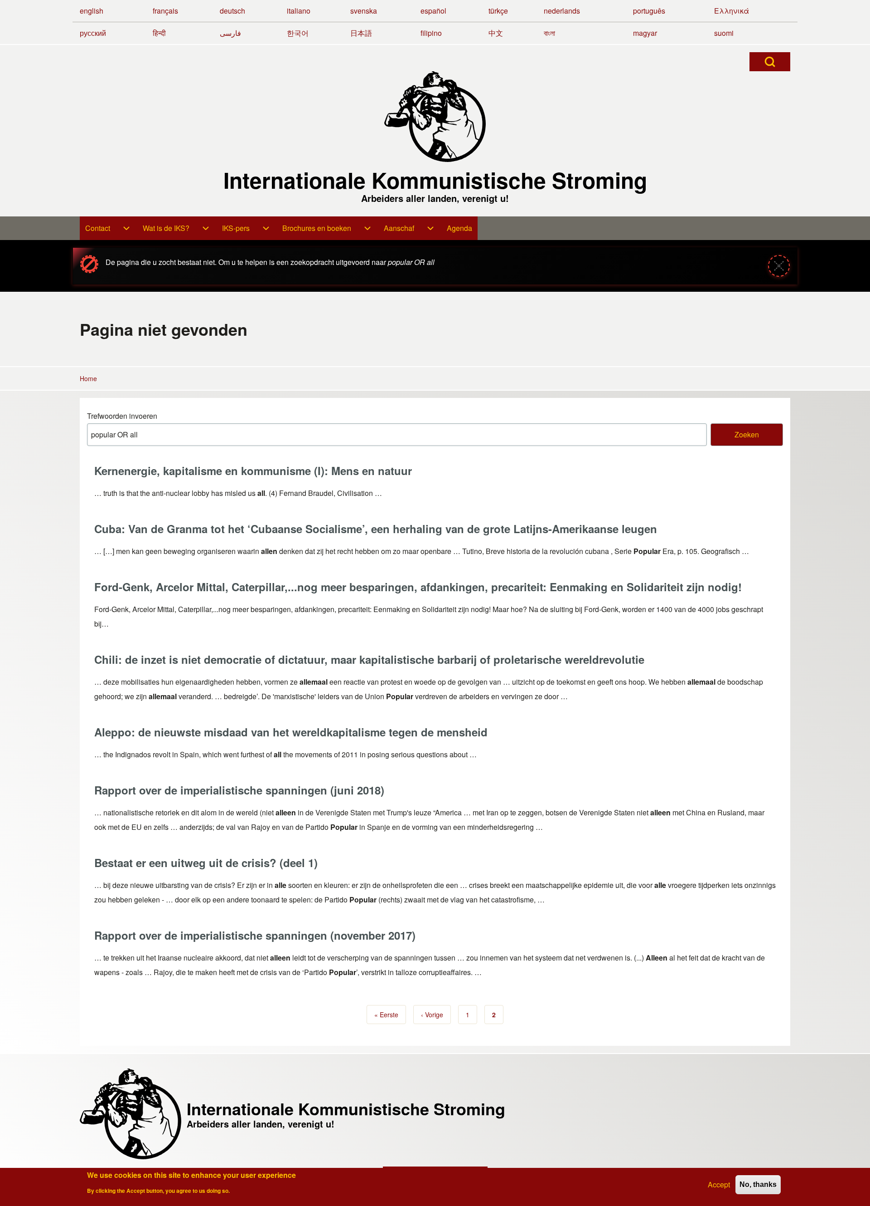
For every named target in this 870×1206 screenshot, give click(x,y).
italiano (298, 10)
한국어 (298, 33)
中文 (495, 33)
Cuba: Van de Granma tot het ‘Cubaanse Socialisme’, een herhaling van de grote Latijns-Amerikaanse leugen (375, 528)
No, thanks (758, 1184)
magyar (645, 33)
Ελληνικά (731, 10)
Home (88, 378)
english (91, 10)
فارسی (230, 33)
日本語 (361, 33)
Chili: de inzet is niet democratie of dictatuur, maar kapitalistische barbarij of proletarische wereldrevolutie (369, 659)
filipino (431, 33)
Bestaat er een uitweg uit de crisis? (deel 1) (206, 862)
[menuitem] (108, 228)
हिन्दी (159, 33)
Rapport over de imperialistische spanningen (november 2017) (255, 935)
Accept (719, 1184)
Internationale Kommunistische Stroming (435, 180)
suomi (724, 33)
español (433, 10)
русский (93, 33)
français (165, 10)
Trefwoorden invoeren (122, 416)
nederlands (562, 10)
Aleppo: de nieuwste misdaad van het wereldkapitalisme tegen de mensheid (291, 732)
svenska (363, 10)
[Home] (435, 116)
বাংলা (549, 33)
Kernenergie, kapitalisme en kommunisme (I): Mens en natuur (253, 470)
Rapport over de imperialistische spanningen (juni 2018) (239, 790)
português (649, 10)
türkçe (498, 10)
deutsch (232, 10)
